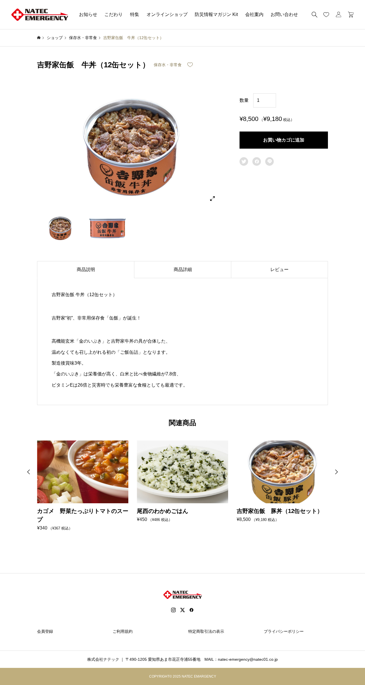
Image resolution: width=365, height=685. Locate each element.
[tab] (85, 269)
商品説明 (86, 269)
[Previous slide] (28, 471)
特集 (134, 14)
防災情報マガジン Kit (216, 14)
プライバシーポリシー (284, 631)
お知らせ (88, 14)
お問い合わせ (284, 14)
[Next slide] (336, 471)
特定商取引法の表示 (206, 631)
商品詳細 (183, 269)
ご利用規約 (123, 631)
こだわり (113, 14)
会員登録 (45, 631)
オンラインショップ (167, 14)
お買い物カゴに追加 (283, 140)
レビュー (279, 269)
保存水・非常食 (168, 64)
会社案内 (254, 14)
